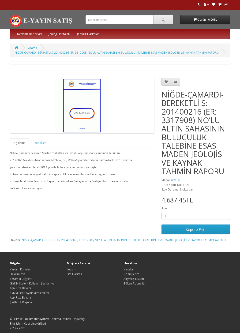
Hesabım (129, 269)
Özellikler (40, 143)
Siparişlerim (131, 274)
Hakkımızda (17, 274)
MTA (177, 180)
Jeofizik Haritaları (88, 34)
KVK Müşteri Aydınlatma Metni (29, 293)
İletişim (71, 269)
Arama (32, 48)
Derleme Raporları (29, 34)
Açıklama (20, 143)
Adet (164, 208)
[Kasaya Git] (226, 5)
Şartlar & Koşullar (21, 302)
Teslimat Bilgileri (21, 279)
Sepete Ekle (195, 229)
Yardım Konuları (20, 269)
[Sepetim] (219, 5)
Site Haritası (74, 274)
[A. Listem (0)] (213, 5)
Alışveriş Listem (134, 279)
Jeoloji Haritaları (59, 34)
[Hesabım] (206, 5)
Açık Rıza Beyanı (20, 297)
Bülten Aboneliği (134, 283)
